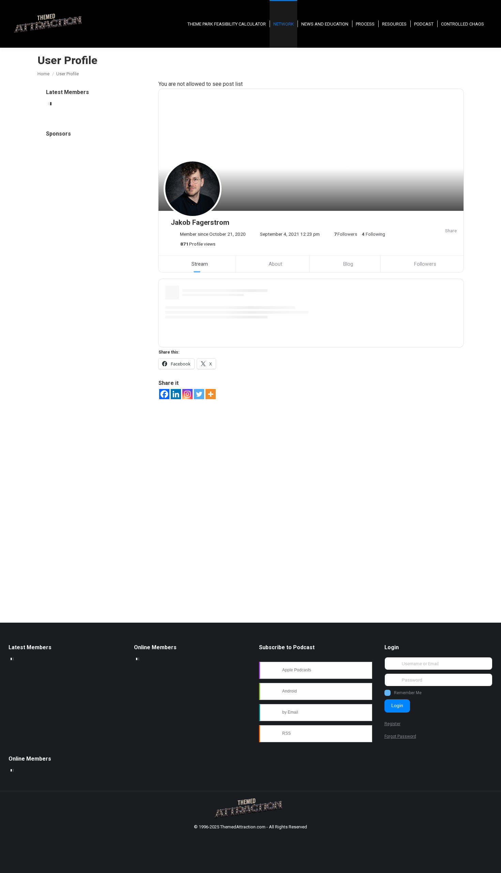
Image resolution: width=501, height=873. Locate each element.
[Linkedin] (176, 394)
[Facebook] (164, 394)
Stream (200, 264)
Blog (348, 264)
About (275, 264)
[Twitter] (199, 394)
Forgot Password (400, 736)
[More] (211, 394)
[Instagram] (187, 394)
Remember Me (408, 692)
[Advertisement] (96, 264)
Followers (425, 264)
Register (392, 723)
